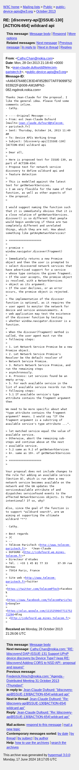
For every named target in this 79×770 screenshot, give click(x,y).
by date (63, 733)
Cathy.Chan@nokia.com (34, 58)
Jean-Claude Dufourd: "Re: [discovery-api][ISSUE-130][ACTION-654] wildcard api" (37, 703)
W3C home (11, 7)
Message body (40, 33)
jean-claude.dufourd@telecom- (41, 122)
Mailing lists (31, 7)
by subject (25, 738)
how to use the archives (32, 742)
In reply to (29, 47)
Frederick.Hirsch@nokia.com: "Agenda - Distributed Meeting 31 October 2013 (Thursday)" (35, 681)
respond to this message (43, 724)
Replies (66, 47)
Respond (59, 33)
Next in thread (48, 47)
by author (41, 738)
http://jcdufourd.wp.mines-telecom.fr (40, 618)
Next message (46, 43)
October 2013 (46, 11)
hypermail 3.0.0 (59, 755)
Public (47, 7)
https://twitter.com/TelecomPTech (33, 588)
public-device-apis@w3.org (46, 72)
